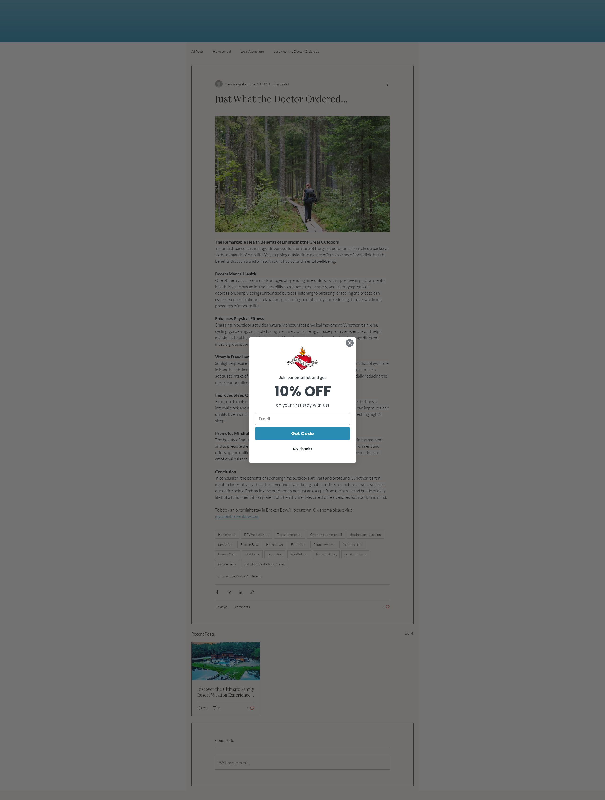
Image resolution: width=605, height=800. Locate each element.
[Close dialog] (350, 343)
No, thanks (302, 449)
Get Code (302, 433)
